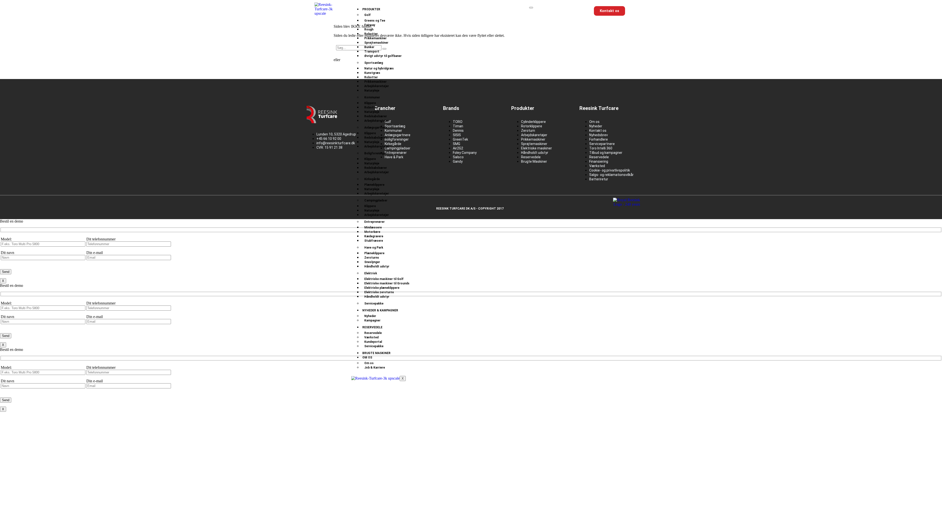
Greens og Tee (374, 20)
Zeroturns (371, 257)
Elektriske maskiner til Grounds (386, 283)
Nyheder (370, 316)
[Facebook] (313, 165)
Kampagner (372, 320)
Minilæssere (373, 227)
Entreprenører (374, 222)
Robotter (371, 34)
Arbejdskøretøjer (376, 86)
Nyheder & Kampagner (380, 310)
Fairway (369, 25)
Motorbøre (372, 232)
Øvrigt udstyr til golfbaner (383, 56)
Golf (367, 15)
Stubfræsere (373, 240)
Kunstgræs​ (372, 73)
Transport (371, 51)
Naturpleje (371, 90)
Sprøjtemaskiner (376, 42)
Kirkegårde (372, 179)
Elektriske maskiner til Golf (384, 279)
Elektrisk (370, 273)
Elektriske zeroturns (379, 292)
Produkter (371, 9)
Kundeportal (373, 342)
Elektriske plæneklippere (381, 288)
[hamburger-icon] (531, 7)
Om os (367, 357)
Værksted (371, 337)
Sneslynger (372, 262)
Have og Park (373, 247)
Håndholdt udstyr (376, 266)
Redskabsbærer (375, 116)
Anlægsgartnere (375, 127)
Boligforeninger (375, 153)
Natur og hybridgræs (379, 68)
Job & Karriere (374, 367)
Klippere (370, 103)
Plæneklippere (374, 184)
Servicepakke (373, 303)
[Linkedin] (328, 165)
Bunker (369, 47)
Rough (368, 29)
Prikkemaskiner (375, 38)
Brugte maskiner (376, 353)
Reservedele (372, 327)
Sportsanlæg (373, 63)
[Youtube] (344, 165)
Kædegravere (373, 236)
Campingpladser (375, 200)
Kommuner (372, 97)
